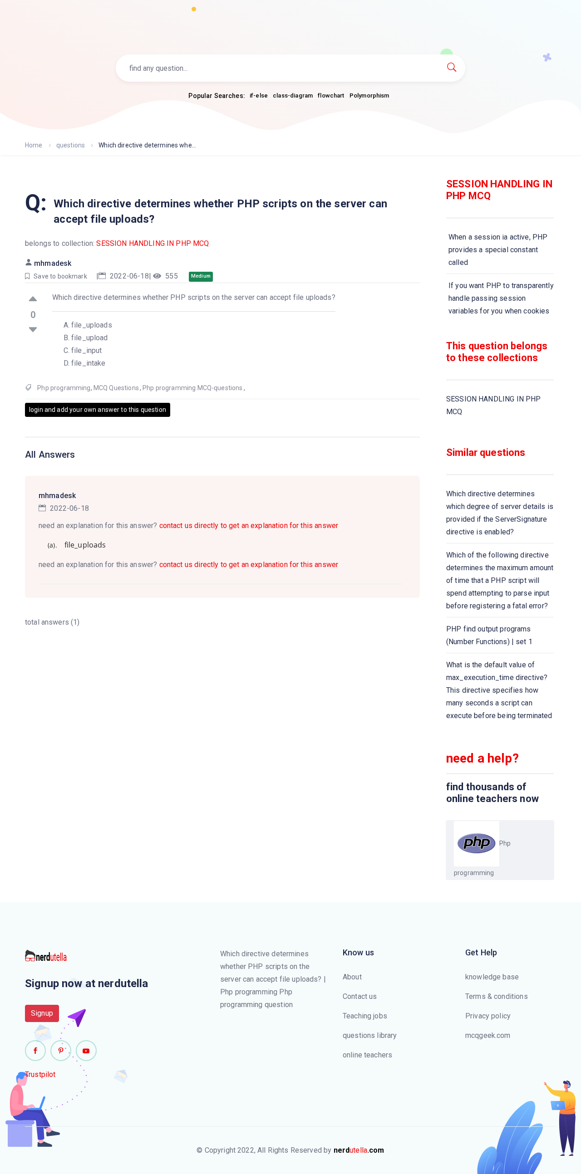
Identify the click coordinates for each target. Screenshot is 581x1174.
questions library (370, 1035)
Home (34, 145)
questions (70, 145)
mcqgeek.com (488, 1035)
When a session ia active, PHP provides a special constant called (497, 250)
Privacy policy (488, 1016)
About (352, 977)
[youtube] (86, 1050)
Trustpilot (40, 1074)
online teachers (367, 1055)
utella (359, 1150)
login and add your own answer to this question (97, 409)
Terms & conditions (496, 996)
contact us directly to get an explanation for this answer (249, 525)
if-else (259, 95)
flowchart (331, 95)
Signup (42, 1013)
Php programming (63, 387)
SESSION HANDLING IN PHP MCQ (152, 243)
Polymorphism (369, 95)
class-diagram (293, 95)
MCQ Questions (116, 387)
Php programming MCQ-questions (192, 387)
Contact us (360, 996)
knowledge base (492, 977)
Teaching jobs (365, 1016)
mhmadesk (52, 263)
